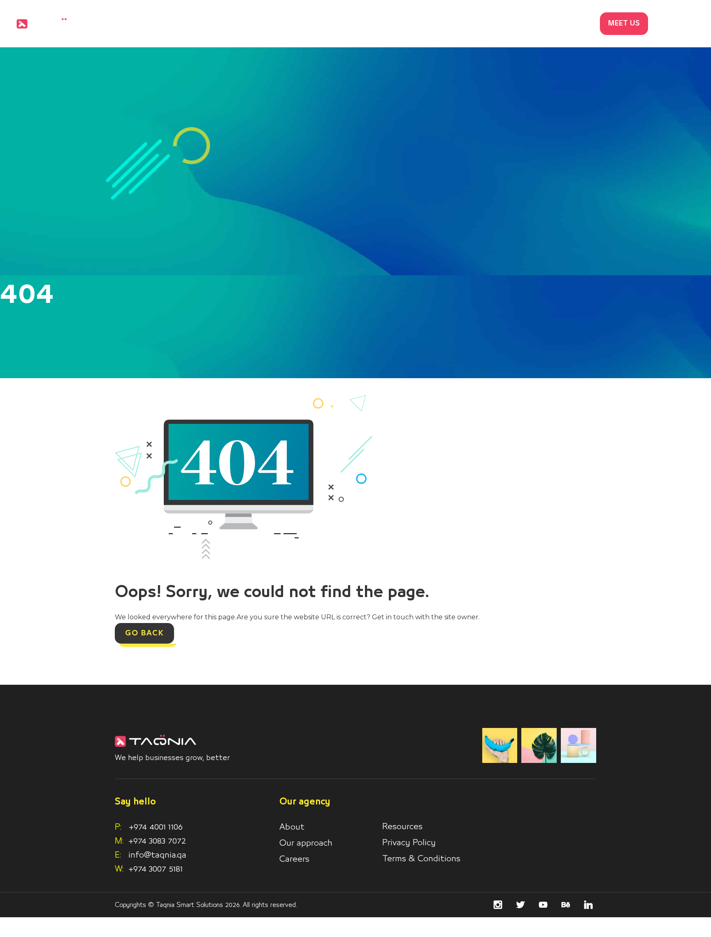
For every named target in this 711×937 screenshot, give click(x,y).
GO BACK (144, 633)
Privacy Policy (409, 842)
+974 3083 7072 (157, 841)
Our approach (305, 843)
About (291, 827)
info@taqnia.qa (157, 855)
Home (398, 24)
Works (488, 24)
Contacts (571, 24)
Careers (294, 859)
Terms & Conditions (421, 859)
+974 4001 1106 (149, 827)
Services (443, 24)
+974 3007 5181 (155, 869)
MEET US (624, 24)
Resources (402, 826)
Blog (527, 24)
